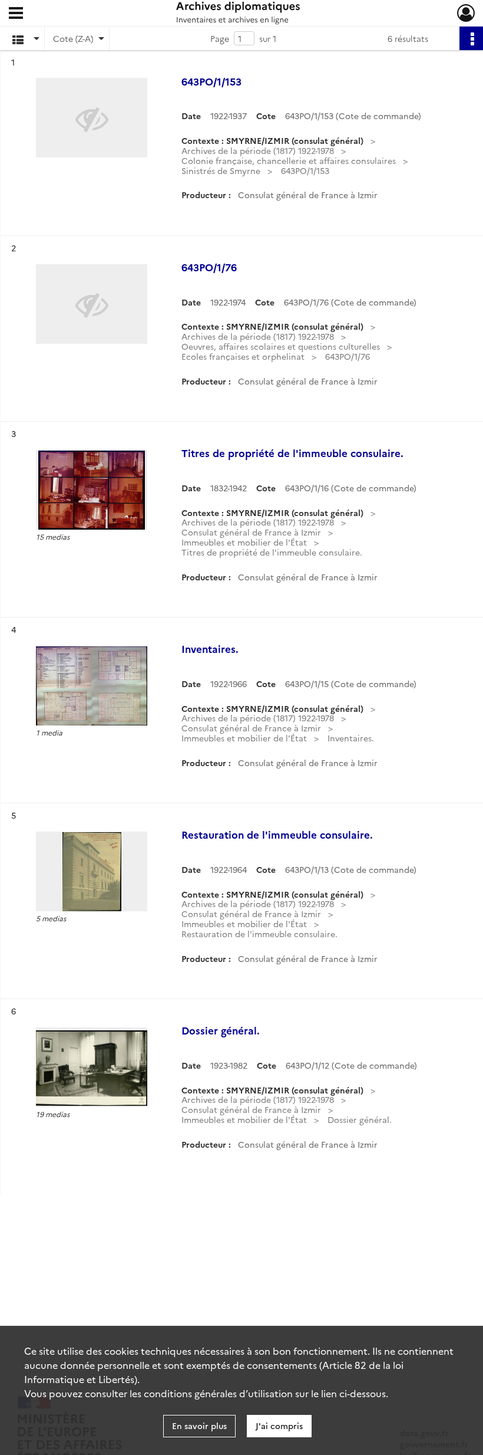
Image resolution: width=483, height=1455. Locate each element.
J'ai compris (279, 1425)
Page (219, 38)
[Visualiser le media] (91, 490)
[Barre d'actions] (471, 38)
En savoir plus (199, 1425)
